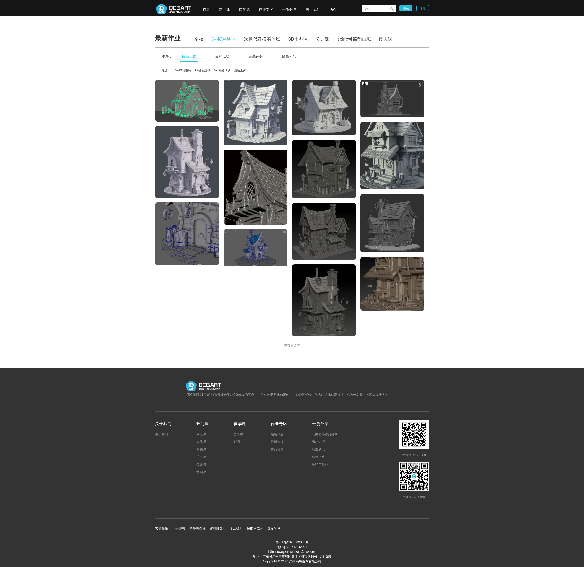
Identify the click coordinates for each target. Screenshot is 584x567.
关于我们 (313, 9)
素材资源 (318, 441)
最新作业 (277, 441)
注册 (423, 8)
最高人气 (289, 56)
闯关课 (386, 38)
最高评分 (255, 56)
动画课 (201, 471)
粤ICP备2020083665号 (292, 542)
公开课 (322, 38)
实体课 (201, 441)
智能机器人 (218, 528)
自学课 (244, 9)
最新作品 (277, 434)
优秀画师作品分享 (325, 434)
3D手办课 (298, 38)
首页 (206, 9)
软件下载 (318, 456)
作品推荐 (277, 449)
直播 (237, 441)
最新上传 (189, 56)
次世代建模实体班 (262, 38)
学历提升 (236, 528)
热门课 (224, 9)
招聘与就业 (320, 464)
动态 (332, 9)
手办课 (201, 456)
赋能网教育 (255, 528)
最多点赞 (222, 56)
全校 (198, 38)
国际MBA (274, 528)
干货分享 (289, 9)
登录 (406, 8)
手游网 (180, 528)
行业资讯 (318, 449)
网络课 (201, 434)
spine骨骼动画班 (354, 38)
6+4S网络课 (223, 38)
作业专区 (266, 9)
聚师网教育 (197, 528)
